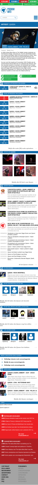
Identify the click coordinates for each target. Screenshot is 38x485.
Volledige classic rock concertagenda (16, 359)
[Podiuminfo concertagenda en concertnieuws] (14, 1)
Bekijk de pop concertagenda (13, 362)
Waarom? (33, 4)
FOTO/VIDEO (22, 481)
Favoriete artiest (10, 76)
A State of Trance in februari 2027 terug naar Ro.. (17, 421)
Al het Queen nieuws (26, 264)
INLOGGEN (11, 4)
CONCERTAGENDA (24, 470)
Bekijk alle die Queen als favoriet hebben (14, 301)
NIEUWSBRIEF (6, 470)
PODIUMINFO (22, 466)
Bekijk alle (22, 182)
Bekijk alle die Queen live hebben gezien (14, 348)
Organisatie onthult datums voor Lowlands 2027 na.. (18, 430)
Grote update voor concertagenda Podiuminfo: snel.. (18, 455)
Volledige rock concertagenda (13, 365)
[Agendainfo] (33, 1)
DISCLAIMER (6, 468)
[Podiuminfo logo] (8, 10)
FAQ (3, 481)
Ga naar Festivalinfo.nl (23, 434)
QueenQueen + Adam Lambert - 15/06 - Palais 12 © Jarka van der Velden (15, 47)
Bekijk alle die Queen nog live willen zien (15, 324)
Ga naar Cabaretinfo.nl (23, 459)
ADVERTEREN (6, 473)
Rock (12, 50)
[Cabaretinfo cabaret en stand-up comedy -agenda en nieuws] (23, 1)
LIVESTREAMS (23, 473)
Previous (2, 38)
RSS (3, 479)
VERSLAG (21, 477)
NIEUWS (21, 468)
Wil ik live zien (27, 76)
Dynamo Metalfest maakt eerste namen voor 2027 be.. (18, 418)
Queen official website (6, 404)
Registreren (27, 4)
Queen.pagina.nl (4, 407)
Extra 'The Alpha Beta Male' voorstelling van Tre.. (17, 443)
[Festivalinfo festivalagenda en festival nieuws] (4, 1)
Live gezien (8, 79)
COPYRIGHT (5, 466)
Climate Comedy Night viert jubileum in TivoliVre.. (17, 446)
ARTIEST (4, 24)
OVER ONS (5, 477)
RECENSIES (22, 479)
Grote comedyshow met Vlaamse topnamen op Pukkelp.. (19, 452)
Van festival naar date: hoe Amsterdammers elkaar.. (17, 427)
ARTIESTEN (22, 475)
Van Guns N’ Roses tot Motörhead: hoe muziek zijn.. (17, 424)
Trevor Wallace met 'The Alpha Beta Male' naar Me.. (17, 449)
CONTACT (5, 475)
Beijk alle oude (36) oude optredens (21, 148)
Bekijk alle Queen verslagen (23, 399)
